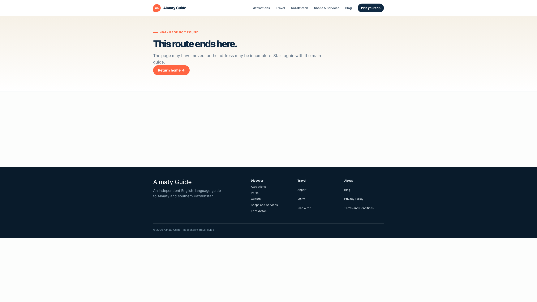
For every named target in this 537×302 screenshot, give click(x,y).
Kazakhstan (299, 8)
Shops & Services (326, 8)
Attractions (261, 8)
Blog (348, 8)
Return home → (171, 70)
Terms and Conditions (359, 208)
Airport (301, 189)
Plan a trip (304, 208)
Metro (301, 198)
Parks (254, 192)
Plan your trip (371, 8)
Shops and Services (264, 205)
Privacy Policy (354, 198)
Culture (256, 198)
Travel (280, 8)
